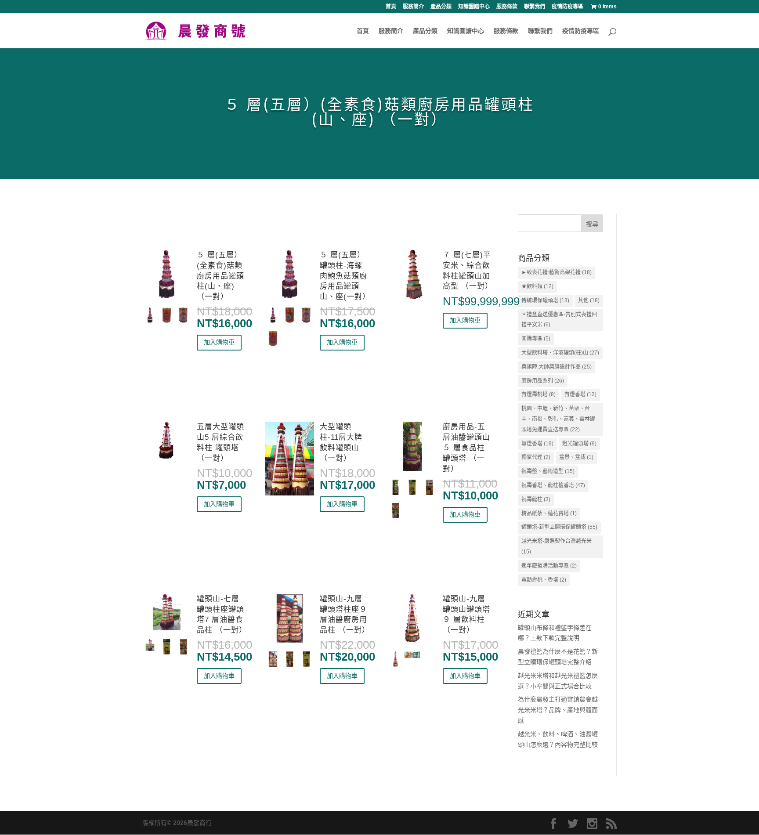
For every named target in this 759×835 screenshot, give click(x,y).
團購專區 (535, 339)
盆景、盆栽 (576, 457)
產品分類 (441, 7)
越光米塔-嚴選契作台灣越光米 (556, 546)
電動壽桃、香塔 (543, 580)
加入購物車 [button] (219, 342)
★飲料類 (537, 286)
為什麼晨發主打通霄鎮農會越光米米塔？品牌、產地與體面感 (558, 710)
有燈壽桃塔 (538, 394)
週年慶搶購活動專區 (549, 566)
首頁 (391, 7)
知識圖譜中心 (474, 7)
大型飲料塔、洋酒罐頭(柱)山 (560, 353)
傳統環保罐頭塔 (545, 300)
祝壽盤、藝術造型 (548, 471)
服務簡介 (413, 7)
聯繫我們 (534, 7)
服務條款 (506, 7)
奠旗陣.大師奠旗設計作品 (556, 367)
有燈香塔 (580, 394)
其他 (589, 300)
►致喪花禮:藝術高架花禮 (556, 272)
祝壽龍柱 (535, 499)
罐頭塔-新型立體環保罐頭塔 (559, 527)
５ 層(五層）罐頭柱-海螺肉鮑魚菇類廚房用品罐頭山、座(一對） (345, 276)
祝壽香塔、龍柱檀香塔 (553, 485)
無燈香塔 (537, 444)
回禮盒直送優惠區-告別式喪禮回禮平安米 (559, 319)
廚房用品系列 (542, 381)
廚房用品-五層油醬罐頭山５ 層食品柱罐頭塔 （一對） (466, 448)
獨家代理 (535, 457)
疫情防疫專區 (567, 7)
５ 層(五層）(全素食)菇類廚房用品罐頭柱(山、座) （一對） (220, 276)
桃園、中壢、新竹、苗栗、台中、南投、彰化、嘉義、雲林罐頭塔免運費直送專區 (558, 419)
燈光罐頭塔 (579, 444)
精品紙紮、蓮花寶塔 (549, 513)
